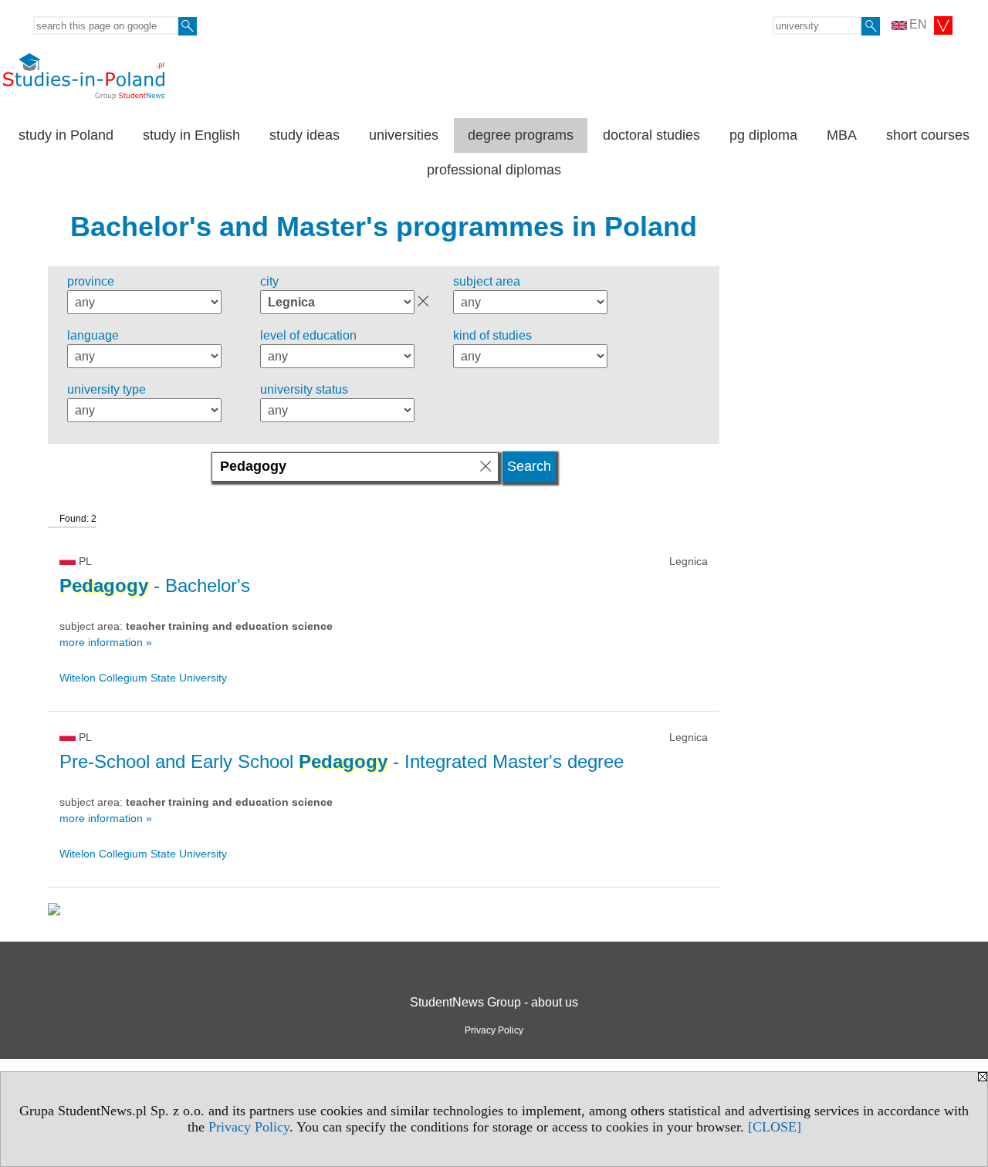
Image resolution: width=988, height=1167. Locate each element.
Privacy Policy (248, 1127)
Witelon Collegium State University (143, 677)
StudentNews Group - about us (494, 1002)
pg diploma (763, 135)
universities (403, 135)
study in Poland (66, 135)
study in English (191, 135)
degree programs (521, 135)
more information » (105, 642)
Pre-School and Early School (341, 761)
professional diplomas (494, 170)
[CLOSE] (774, 1127)
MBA (842, 135)
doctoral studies (651, 135)
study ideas (304, 135)
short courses (927, 135)
